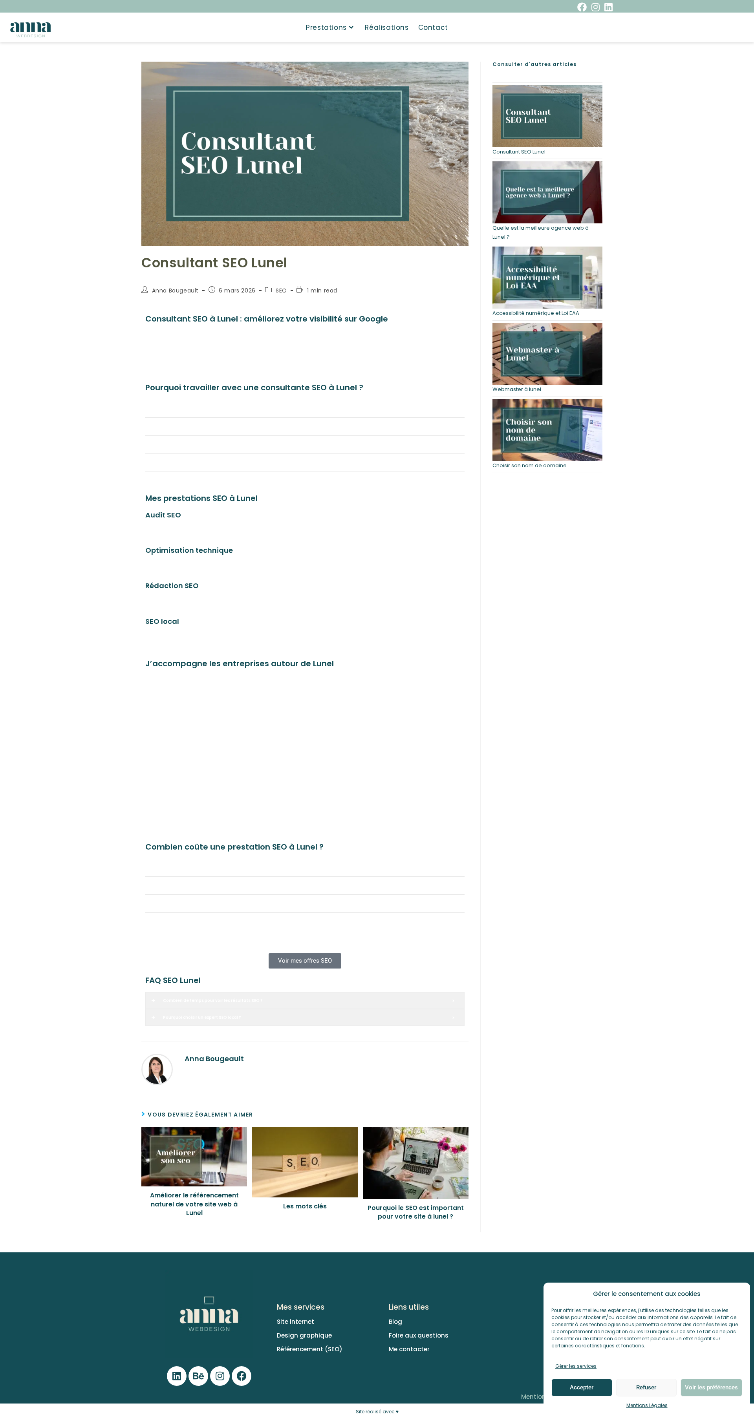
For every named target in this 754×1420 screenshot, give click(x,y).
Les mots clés (305, 1206)
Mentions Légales (647, 1405)
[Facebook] (241, 1376)
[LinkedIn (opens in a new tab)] (607, 7)
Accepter (581, 1387)
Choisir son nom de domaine (529, 465)
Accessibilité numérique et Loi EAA (535, 313)
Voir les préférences (711, 1387)
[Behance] (198, 1376)
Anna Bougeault (175, 290)
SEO (281, 290)
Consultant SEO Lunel (518, 151)
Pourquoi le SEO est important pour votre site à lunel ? (416, 1212)
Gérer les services (576, 1366)
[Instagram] (220, 1376)
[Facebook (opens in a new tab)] (582, 7)
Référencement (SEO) (309, 1349)
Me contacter (409, 1349)
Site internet (295, 1322)
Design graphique (304, 1335)
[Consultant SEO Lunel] (547, 116)
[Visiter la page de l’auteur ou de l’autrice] (157, 1069)
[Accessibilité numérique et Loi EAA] (547, 278)
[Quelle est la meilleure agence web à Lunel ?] (547, 192)
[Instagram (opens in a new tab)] (595, 7)
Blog (395, 1322)
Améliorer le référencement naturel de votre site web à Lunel (194, 1204)
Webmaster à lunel (516, 389)
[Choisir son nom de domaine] (547, 430)
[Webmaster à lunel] (547, 354)
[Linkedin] (177, 1376)
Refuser (646, 1387)
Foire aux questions (418, 1335)
